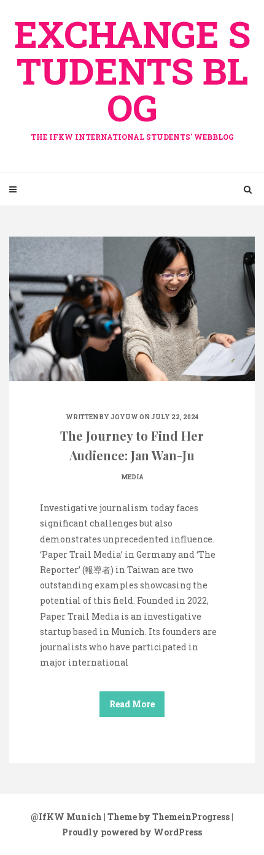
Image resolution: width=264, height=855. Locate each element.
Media (132, 477)
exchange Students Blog (132, 75)
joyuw (124, 417)
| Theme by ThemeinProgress (167, 817)
